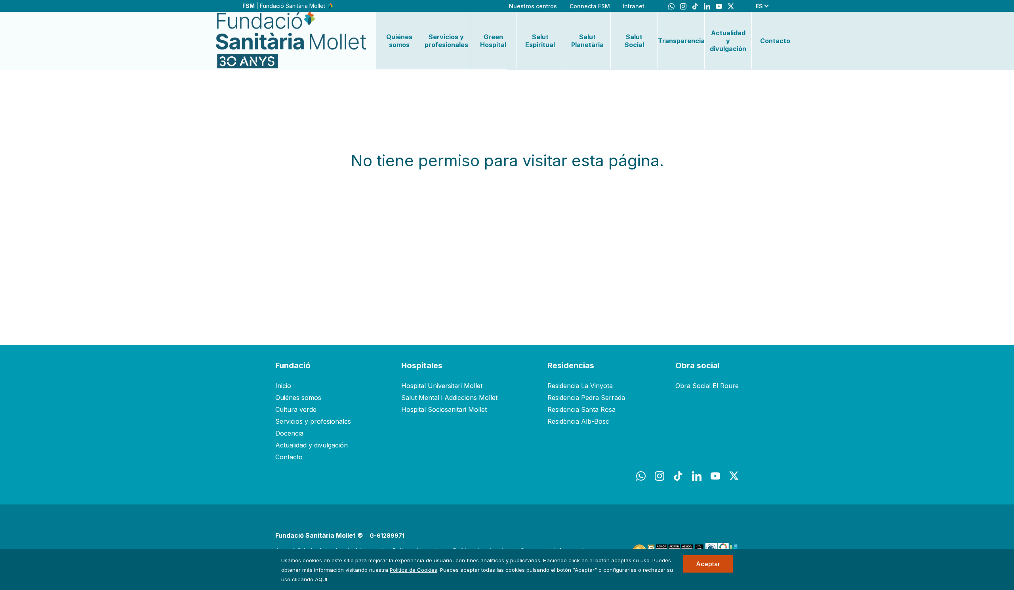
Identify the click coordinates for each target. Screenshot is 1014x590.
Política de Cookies (413, 570)
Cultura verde (295, 409)
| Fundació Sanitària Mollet (284, 5)
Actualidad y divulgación (728, 41)
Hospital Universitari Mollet (441, 386)
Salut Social (634, 41)
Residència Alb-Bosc (578, 421)
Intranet (633, 6)
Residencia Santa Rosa (581, 409)
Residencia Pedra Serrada (586, 398)
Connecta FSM (590, 6)
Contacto (775, 41)
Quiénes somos (399, 41)
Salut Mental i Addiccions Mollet (449, 398)
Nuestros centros (533, 6)
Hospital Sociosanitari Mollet (444, 409)
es (759, 6)
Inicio (283, 386)
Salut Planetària (587, 41)
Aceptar (708, 564)
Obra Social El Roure (707, 386)
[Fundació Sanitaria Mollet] (291, 41)
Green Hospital (493, 41)
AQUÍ (321, 579)
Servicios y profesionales (446, 41)
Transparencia (681, 41)
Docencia (289, 433)
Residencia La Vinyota (580, 386)
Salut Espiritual (540, 41)
